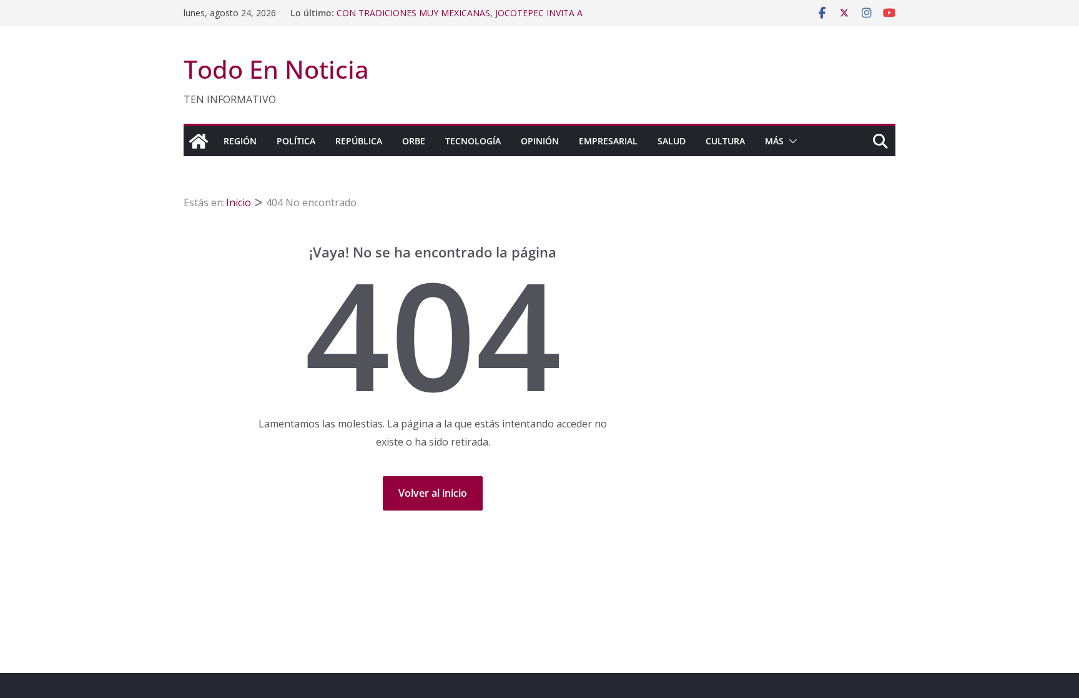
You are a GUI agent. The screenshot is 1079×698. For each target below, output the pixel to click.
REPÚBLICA (358, 141)
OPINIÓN (540, 141)
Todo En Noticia (276, 69)
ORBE (413, 141)
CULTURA (725, 141)
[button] (790, 141)
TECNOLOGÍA (473, 141)
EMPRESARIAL (608, 141)
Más (774, 141)
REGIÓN (240, 141)
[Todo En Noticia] (199, 141)
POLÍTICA (296, 141)
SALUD (672, 141)
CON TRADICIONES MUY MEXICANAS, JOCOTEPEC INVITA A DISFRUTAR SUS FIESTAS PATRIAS (460, 19)
